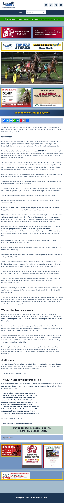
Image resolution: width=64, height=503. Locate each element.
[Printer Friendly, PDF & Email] (32, 437)
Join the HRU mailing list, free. (32, 431)
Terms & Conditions (40, 498)
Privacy (29, 498)
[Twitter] (51, 5)
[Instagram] (56, 5)
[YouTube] (61, 5)
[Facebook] (46, 5)
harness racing (37, 428)
